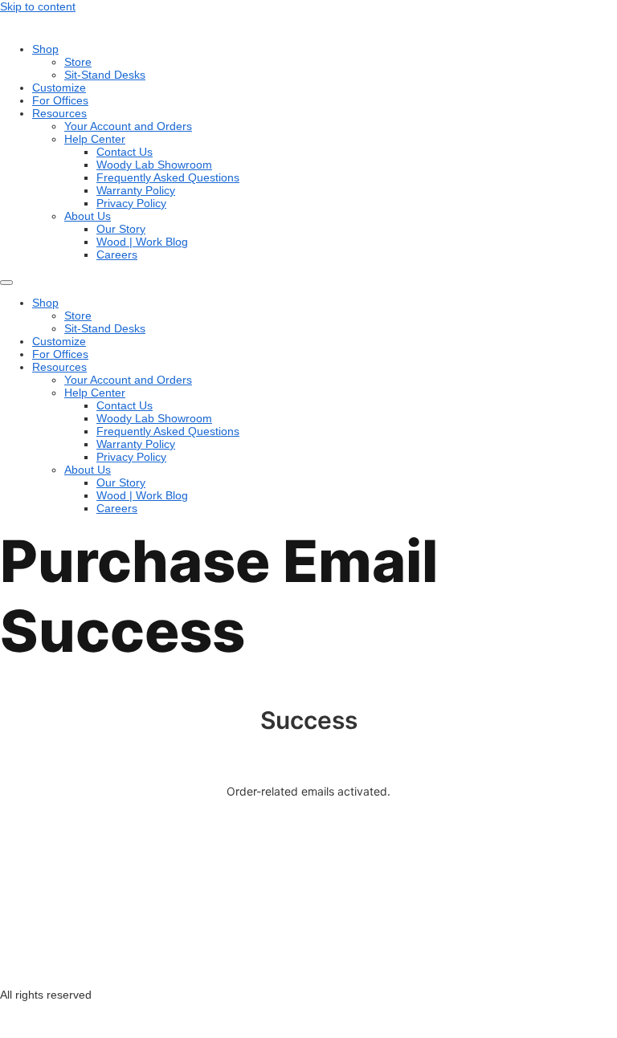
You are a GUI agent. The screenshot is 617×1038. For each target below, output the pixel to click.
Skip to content (38, 6)
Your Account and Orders (128, 126)
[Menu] (6, 282)
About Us (87, 216)
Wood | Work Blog (142, 241)
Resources (59, 113)
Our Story (120, 228)
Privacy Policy (131, 203)
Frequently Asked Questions (167, 177)
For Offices (60, 100)
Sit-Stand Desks (104, 74)
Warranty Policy (135, 190)
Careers (116, 254)
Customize (59, 87)
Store (78, 61)
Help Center (94, 138)
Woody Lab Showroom (154, 164)
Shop (45, 49)
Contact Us (124, 151)
